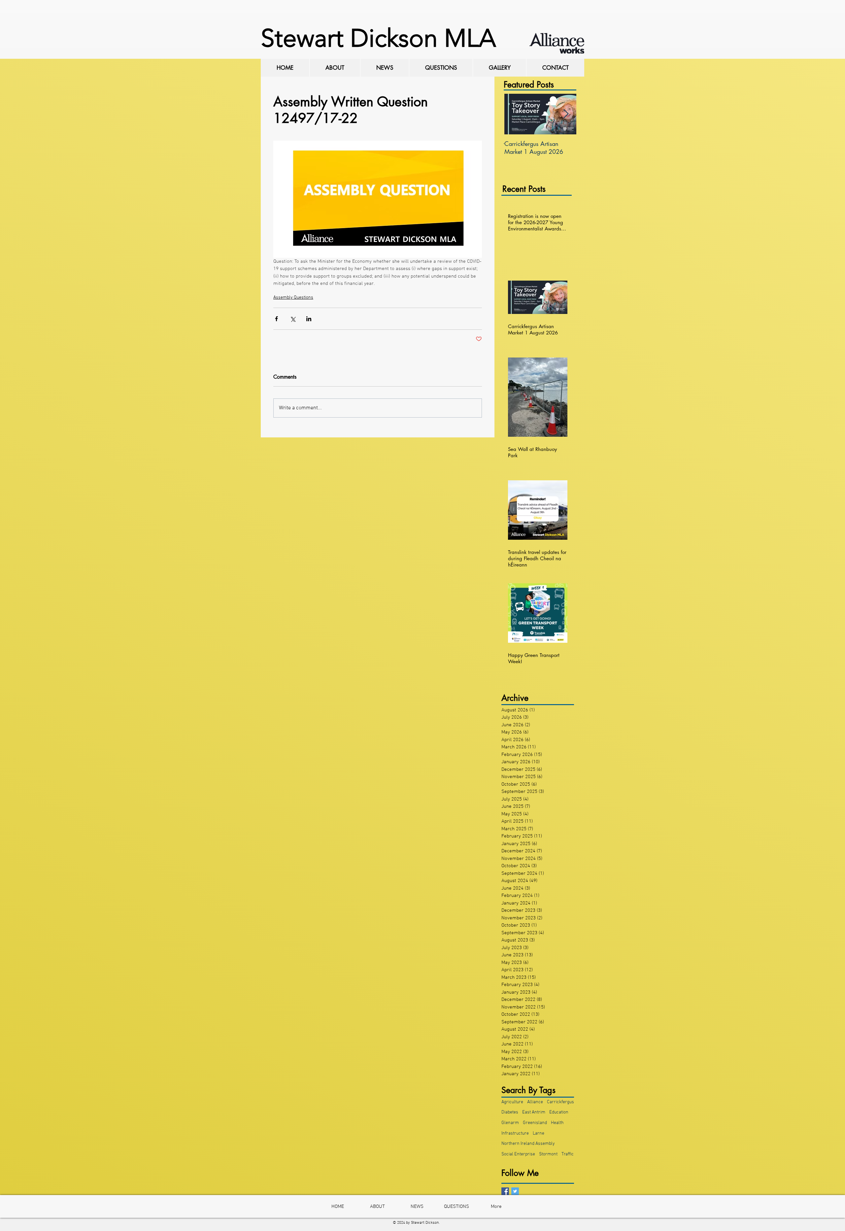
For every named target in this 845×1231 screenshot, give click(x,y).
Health (557, 1123)
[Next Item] (566, 114)
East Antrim (533, 1112)
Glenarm (510, 1123)
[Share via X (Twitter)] (292, 319)
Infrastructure (515, 1133)
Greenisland (535, 1123)
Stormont (548, 1154)
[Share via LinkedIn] (309, 319)
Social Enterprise (518, 1154)
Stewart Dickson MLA (378, 38)
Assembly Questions (293, 297)
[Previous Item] (514, 114)
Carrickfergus (560, 1102)
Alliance (535, 1102)
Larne (538, 1133)
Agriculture (512, 1102)
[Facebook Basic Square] (505, 1191)
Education (558, 1112)
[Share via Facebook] (276, 319)
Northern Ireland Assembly (528, 1143)
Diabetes (509, 1112)
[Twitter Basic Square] (515, 1191)
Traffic (567, 1154)
